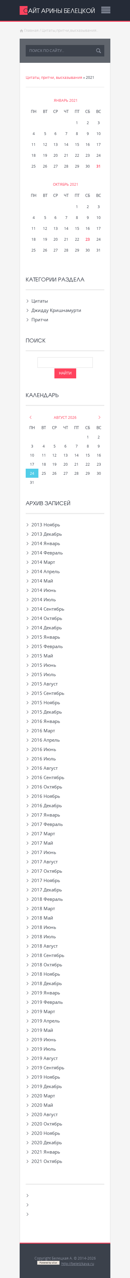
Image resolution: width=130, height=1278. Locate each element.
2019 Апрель (45, 1021)
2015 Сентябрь (47, 693)
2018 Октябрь (46, 965)
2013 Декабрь (46, 534)
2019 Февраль (47, 1002)
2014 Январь (45, 543)
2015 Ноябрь (45, 702)
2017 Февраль (47, 824)
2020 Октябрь (46, 1124)
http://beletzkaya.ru (77, 1263)
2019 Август (44, 1058)
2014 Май (42, 581)
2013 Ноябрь (45, 525)
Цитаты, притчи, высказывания (54, 77)
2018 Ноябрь (45, 974)
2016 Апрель (45, 740)
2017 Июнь (43, 852)
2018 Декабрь (46, 983)
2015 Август (44, 684)
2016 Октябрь (46, 787)
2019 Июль (43, 1049)
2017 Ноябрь (45, 880)
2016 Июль (43, 759)
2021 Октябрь (46, 1161)
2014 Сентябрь (47, 609)
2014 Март (43, 562)
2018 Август (44, 946)
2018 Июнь (43, 927)
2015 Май (42, 656)
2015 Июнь (43, 665)
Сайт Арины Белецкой (59, 10)
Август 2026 (65, 417)
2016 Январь (45, 721)
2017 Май (42, 843)
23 (88, 239)
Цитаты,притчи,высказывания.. (70, 30)
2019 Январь (45, 993)
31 (98, 166)
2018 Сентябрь (47, 955)
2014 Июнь (43, 590)
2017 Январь (45, 815)
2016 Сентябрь (47, 777)
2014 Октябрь (46, 618)
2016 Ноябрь (45, 796)
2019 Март (43, 1011)
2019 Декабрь (46, 1086)
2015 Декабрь (46, 712)
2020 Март (43, 1096)
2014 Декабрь (46, 628)
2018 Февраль (47, 899)
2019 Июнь (43, 1039)
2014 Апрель (45, 571)
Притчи (39, 319)
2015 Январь (45, 637)
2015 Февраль (47, 646)
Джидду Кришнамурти (56, 310)
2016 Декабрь (46, 805)
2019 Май (42, 1030)
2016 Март (43, 730)
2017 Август (44, 862)
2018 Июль (43, 936)
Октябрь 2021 (65, 184)
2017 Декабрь (46, 890)
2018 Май (42, 918)
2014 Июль (43, 599)
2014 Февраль (47, 553)
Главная (31, 30)
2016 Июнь (43, 749)
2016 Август (44, 768)
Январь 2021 (66, 100)
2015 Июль (43, 674)
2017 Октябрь (46, 871)
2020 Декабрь (46, 1142)
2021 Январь (45, 1152)
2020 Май (42, 1105)
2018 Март (43, 908)
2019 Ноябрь (45, 1077)
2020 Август (44, 1114)
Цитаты (39, 301)
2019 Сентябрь (47, 1067)
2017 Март (43, 833)
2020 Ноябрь (45, 1133)
